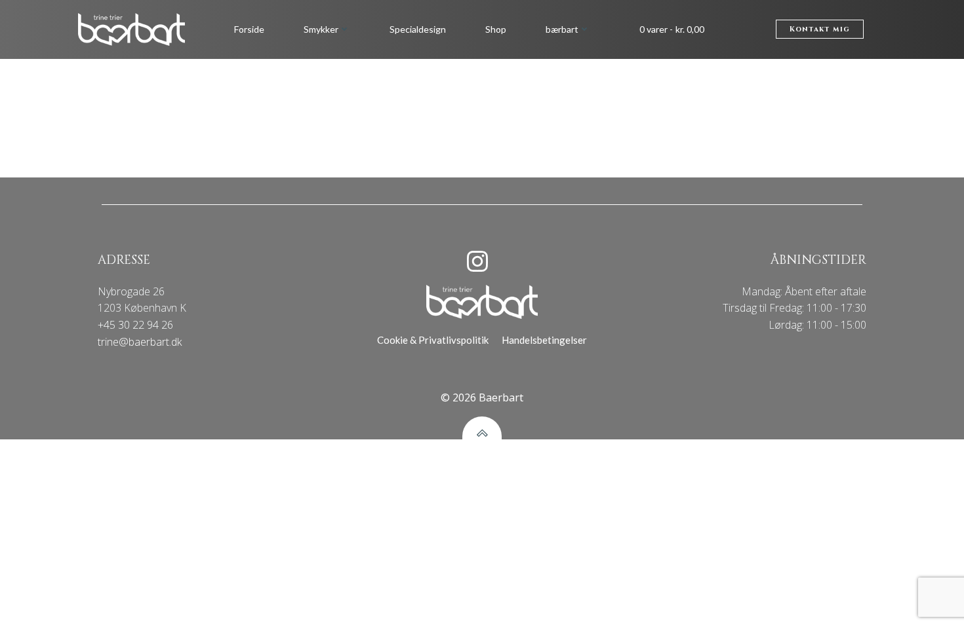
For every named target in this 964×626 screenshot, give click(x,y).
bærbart (562, 29)
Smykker (321, 29)
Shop (495, 29)
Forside (249, 29)
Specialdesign (418, 29)
